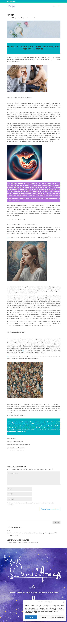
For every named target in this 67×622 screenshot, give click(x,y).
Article (8, 530)
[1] (16, 183)
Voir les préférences (58, 617)
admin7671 (12, 18)
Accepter (31, 617)
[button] (64, 602)
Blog (25, 18)
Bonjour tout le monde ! (13, 535)
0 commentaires (32, 18)
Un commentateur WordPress (15, 542)
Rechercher (56, 522)
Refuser (44, 617)
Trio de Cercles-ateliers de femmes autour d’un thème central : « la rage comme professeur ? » (32, 533)
